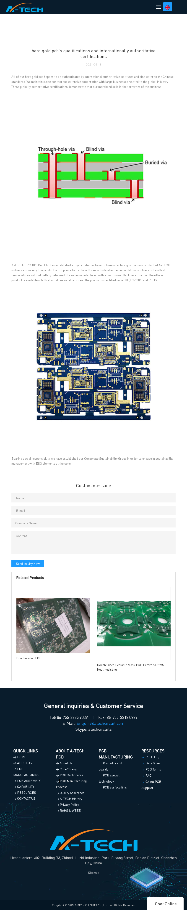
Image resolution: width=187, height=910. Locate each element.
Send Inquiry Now (28, 563)
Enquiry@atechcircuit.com (101, 723)
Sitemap (93, 872)
